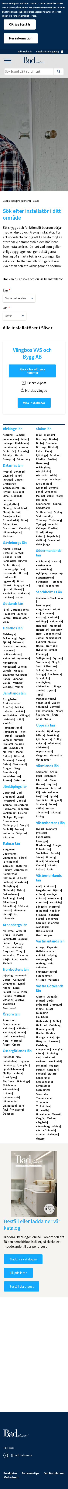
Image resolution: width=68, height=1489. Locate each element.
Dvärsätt (8, 711)
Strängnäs (42, 581)
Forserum (8, 800)
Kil (37, 792)
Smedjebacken (11, 516)
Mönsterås (21, 882)
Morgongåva (43, 959)
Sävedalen (42, 1094)
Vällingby (41, 706)
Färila (6, 565)
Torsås (7, 910)
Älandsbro (42, 927)
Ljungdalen (15, 748)
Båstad (52, 447)
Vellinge (41, 528)
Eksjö (20, 796)
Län (5, 290)
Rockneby (8, 898)
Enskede (53, 617)
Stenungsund (44, 1082)
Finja (48, 451)
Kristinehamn (50, 792)
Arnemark (21, 975)
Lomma (53, 487)
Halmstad (9, 658)
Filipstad (41, 780)
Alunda (40, 731)
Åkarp (49, 532)
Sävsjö (24, 825)
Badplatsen (9, 200)
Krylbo (6, 492)
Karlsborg (42, 1045)
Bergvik (19, 553)
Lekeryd (23, 813)
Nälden (7, 756)
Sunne (52, 804)
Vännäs (52, 865)
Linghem (24, 1061)
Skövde (40, 1073)
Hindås (50, 1033)
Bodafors (8, 792)
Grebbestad (43, 1021)
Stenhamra (54, 674)
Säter (24, 520)
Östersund (20, 780)
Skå (38, 666)
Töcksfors (42, 812)
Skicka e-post (36, 383)
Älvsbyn (20, 1000)
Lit (4, 748)
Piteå (24, 992)
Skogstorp (56, 573)
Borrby (53, 439)
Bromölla (51, 443)
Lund (39, 491)
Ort (5, 308)
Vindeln (40, 865)
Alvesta (20, 931)
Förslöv (40, 459)
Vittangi (8, 1000)
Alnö (38, 886)
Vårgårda (41, 1122)
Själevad (41, 914)
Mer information (20, 38)
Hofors (23, 573)
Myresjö (18, 817)
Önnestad (54, 540)
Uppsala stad (44, 751)
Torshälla (57, 581)
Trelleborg (55, 520)
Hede (22, 731)
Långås (7, 670)
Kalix (21, 983)
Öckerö (40, 1138)
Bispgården (10, 699)
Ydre (21, 1105)
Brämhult (55, 1004)
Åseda (24, 959)
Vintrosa (16, 1040)
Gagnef (19, 479)
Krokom (7, 744)
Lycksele (41, 833)
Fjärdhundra (43, 739)
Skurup (57, 504)
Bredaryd (8, 796)
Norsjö (57, 845)
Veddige (8, 687)
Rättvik (16, 512)
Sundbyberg (43, 682)
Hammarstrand (12, 727)
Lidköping (52, 1053)
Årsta (55, 715)
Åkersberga (42, 715)
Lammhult (9, 939)
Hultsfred (22, 866)
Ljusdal (7, 589)
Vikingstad (9, 1105)
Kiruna (7, 987)
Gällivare (18, 979)
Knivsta (40, 743)
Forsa (17, 557)
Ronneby (23, 451)
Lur (38, 1057)
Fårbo (22, 857)
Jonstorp (41, 479)
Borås (50, 1000)
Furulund (55, 455)
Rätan (6, 764)
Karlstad (55, 788)
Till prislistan (18, 1273)
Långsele (41, 906)
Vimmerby (20, 910)
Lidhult (7, 943)
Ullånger (53, 923)
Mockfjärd (20, 508)
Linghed (16, 496)
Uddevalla (42, 1110)
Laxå (5, 1036)
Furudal (7, 479)
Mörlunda (8, 890)
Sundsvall (52, 918)
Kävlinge (41, 487)
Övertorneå (9, 1008)
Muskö (52, 642)
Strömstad (42, 1086)
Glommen (8, 650)
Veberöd (53, 524)
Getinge (21, 646)
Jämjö (24, 439)
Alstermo (8, 931)
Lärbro (7, 618)
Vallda (7, 683)
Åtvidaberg (16, 1109)
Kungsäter (9, 666)
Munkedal (55, 1061)
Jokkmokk (9, 983)
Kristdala (8, 878)
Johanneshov (52, 633)
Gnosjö (21, 800)
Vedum (51, 1118)
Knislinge (54, 479)
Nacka (40, 646)
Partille (40, 1069)
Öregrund (41, 755)
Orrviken (8, 760)
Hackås (7, 723)
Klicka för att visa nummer (32, 371)
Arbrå (6, 549)
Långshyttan (10, 504)
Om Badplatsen (54, 1473)
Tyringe (40, 524)
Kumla (21, 1032)
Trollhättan (43, 1106)
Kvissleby (55, 902)
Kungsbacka (10, 662)
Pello (16, 992)
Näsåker (55, 910)
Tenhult (7, 829)
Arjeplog (8, 975)
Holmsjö (19, 435)
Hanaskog (42, 463)
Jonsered (53, 1041)
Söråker (40, 923)
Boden (7, 979)
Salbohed (41, 967)
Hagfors (51, 784)
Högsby (7, 870)
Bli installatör (25, 51)
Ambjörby (41, 772)
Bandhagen (43, 605)
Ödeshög (8, 1113)
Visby (6, 622)
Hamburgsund (44, 1029)
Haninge (41, 625)
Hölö (39, 633)
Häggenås (20, 735)
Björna (40, 894)
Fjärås (6, 642)
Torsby (50, 808)
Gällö (20, 719)
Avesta (7, 471)
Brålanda (41, 1004)
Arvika (54, 772)
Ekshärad (49, 776)
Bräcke (19, 707)
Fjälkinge (41, 455)
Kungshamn (43, 1049)
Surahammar (44, 975)
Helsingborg (43, 467)
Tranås (19, 829)
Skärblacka (9, 1085)
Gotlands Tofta (20, 609)
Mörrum (23, 447)
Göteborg (55, 1025)
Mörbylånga (10, 886)
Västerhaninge (44, 711)
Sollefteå (54, 914)
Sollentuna (49, 666)
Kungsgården (21, 585)
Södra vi (23, 906)
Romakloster (21, 618)
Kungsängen (53, 638)
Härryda (41, 1041)
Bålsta (40, 735)
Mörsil (19, 752)
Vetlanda (8, 833)
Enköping (52, 735)
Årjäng (40, 816)
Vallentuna (42, 702)
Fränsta (40, 898)
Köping (52, 955)
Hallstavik (56, 621)
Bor (19, 792)
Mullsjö (7, 817)
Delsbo (7, 557)
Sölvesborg (23, 459)
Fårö (5, 609)
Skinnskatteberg (46, 971)
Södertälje (42, 686)
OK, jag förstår (19, 24)
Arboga (40, 947)
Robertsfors (43, 849)
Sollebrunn (42, 1078)
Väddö (56, 702)
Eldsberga (9, 634)
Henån (40, 1033)
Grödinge (41, 621)
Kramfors (41, 902)
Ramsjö (18, 589)
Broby (39, 443)
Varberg (17, 683)
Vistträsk (20, 996)
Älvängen (52, 1134)
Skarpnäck (42, 662)
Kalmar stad (10, 874)
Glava (52, 780)
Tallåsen (8, 597)
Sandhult (52, 1069)
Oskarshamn (10, 894)
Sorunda (51, 670)
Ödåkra (40, 540)
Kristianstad (43, 483)
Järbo (20, 581)
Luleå (16, 987)
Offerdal (19, 756)
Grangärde (9, 483)
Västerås (53, 979)
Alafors (40, 996)
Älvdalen (8, 536)
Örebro (16, 1044)
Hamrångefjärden (13, 569)
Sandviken (9, 593)
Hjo (58, 1037)
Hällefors (22, 1028)
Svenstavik (9, 772)
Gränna (7, 805)
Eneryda (17, 935)
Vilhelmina (52, 861)
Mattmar (8, 752)
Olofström (9, 451)
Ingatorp (23, 809)
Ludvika (7, 500)
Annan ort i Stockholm (49, 598)
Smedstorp (42, 508)
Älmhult (7, 963)
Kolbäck (41, 955)
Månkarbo (54, 743)
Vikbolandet (10, 1101)
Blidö (56, 609)
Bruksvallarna (11, 703)
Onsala (18, 670)
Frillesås (18, 642)
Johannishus (10, 439)
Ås (18, 776)
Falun (18, 475)
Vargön (40, 1118)
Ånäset (40, 869)
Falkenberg (9, 638)
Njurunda (41, 910)
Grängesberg (10, 488)
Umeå (39, 861)
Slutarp (52, 1073)
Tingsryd (8, 951)
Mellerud (41, 1061)
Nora (5, 1040)
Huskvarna (9, 809)
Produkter (10, 1473)
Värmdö (54, 706)
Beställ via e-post (21, 1286)
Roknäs (7, 996)
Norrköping (9, 1077)
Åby (5, 1109)
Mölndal (41, 1065)
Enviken (7, 475)
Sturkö (18, 455)
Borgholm (9, 849)
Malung (7, 508)
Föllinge (24, 715)
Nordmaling (43, 845)
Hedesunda (9, 573)
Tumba (40, 690)
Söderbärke (10, 524)
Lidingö (40, 642)
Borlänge (19, 471)
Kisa (18, 1057)
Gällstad (41, 1025)
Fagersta (52, 947)
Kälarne (19, 744)
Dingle (40, 1009)
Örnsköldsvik (44, 931)
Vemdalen (9, 776)
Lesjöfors (41, 796)
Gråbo (56, 1021)
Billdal (40, 1000)
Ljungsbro (23, 1065)
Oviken (20, 760)
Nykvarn (41, 650)
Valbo (19, 597)
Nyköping (41, 573)
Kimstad (8, 1057)
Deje (38, 776)
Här (5, 279)
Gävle (15, 565)
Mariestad (48, 1057)
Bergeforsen (43, 890)
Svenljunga (42, 1090)
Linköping (9, 1065)
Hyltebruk (23, 658)
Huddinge (54, 625)
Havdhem (8, 614)
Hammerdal (10, 731)
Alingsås (52, 996)
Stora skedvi (10, 520)
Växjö (6, 959)
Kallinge (7, 443)
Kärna (39, 1053)
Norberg (41, 963)
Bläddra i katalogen (23, 1259)
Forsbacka (9, 561)
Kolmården (9, 1061)
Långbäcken (43, 837)
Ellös (49, 1009)
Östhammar (43, 759)
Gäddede (8, 719)
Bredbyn (52, 894)
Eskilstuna (42, 561)
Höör (53, 475)
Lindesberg (17, 1036)
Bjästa (57, 890)
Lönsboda (51, 491)
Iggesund (8, 581)
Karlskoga (9, 1032)
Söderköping (10, 1089)
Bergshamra (43, 609)
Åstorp (40, 536)
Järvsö (7, 585)
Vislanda (22, 955)
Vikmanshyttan (12, 532)
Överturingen (44, 935)
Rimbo (52, 650)
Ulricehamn (43, 1114)
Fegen (22, 638)
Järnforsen (20, 870)
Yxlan (59, 711)
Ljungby (19, 943)
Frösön (20, 711)
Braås (6, 935)
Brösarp (41, 447)
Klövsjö (18, 740)
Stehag (58, 512)
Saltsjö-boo (43, 658)
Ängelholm (53, 536)
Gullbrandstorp (12, 654)
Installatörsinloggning (47, 51)
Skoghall (55, 800)
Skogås (56, 662)
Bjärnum (49, 435)
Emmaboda (10, 857)
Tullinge (56, 686)
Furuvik (22, 561)
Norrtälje (51, 646)
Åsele (50, 869)
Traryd (20, 951)
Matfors (54, 906)
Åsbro (6, 1044)
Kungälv (58, 1049)
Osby (50, 496)
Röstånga (42, 500)
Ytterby (40, 1134)
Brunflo (7, 707)
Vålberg (55, 812)
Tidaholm (42, 1102)
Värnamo (8, 837)
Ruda (20, 898)
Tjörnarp (41, 520)
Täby (39, 694)
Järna (39, 638)
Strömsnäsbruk (12, 947)
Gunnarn (51, 829)
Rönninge (41, 654)
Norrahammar (11, 821)
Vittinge (41, 979)
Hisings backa (44, 1037)
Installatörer (24, 200)
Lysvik (53, 796)
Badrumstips (30, 1473)
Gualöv (51, 459)
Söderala (23, 593)
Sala (50, 963)
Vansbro (24, 528)
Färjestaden (10, 861)
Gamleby (8, 866)
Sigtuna (57, 658)
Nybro (20, 890)
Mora (6, 512)
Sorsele (54, 853)
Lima (6, 496)
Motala (17, 1073)
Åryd (15, 959)
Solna (39, 670)
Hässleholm (43, 471)
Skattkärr (42, 800)
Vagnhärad (52, 585)
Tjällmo (7, 1093)
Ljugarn (21, 614)
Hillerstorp (20, 805)
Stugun (7, 768)
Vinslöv (52, 528)
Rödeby (7, 455)
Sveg (17, 768)
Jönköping (9, 813)
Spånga (40, 674)
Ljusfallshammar (13, 1069)
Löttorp (7, 882)
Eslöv (39, 451)
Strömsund (19, 764)
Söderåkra (9, 906)
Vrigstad (21, 833)
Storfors (41, 804)
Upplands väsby (45, 698)
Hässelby (56, 629)
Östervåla (56, 755)
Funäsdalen (10, 715)
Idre (23, 488)
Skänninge (22, 1081)
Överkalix (8, 1004)
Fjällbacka (42, 1017)
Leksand (18, 492)
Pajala (6, 992)
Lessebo (22, 939)
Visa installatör (34, 403)
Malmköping (43, 569)
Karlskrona (9, 447)
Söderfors (42, 747)
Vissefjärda (10, 914)
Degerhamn (9, 853)
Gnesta (56, 561)
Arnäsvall (49, 886)
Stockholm (42, 678)
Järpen (7, 740)
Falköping (42, 1013)
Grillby (58, 739)
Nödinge (54, 1065)
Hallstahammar (45, 951)
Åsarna (7, 780)
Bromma (48, 613)
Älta (38, 719)
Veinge (19, 687)
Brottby (40, 617)
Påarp (59, 496)
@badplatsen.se (21, 1455)
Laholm (22, 666)
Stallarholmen (44, 577)
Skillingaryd (10, 825)
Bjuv (38, 435)
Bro (38, 613)
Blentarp (41, 439)
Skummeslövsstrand (15, 674)
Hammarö (42, 788)
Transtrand (9, 528)
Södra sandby (44, 516)
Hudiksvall (9, 577)
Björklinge (53, 731)
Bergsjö (7, 553)
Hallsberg (8, 1028)
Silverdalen (9, 902)
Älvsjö (47, 719)
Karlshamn (21, 443)
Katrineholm (43, 565)
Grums (40, 784)
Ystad (39, 532)
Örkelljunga (43, 544)
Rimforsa (8, 1081)
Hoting (7, 735)
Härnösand (54, 898)
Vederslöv (9, 955)
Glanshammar (11, 1024)
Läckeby (21, 878)
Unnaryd (17, 679)
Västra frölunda (45, 1130)
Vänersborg (43, 1126)
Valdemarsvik (11, 1097)
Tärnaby (50, 857)
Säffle (39, 808)
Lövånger (41, 841)
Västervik (8, 918)
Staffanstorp (43, 512)
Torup (6, 679)
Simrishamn (43, 504)
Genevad (8, 646)
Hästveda (42, 475)
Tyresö (51, 690)
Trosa (39, 585)
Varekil (56, 1114)
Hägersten (42, 629)
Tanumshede (44, 1098)
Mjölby (7, 1073)
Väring (56, 1126)
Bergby (16, 549)
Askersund (9, 1020)
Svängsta (8, 459)
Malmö (40, 496)
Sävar (39, 857)
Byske (39, 829)
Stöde (39, 918)
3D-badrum (11, 1477)
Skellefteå (42, 853)
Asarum (7, 435)
